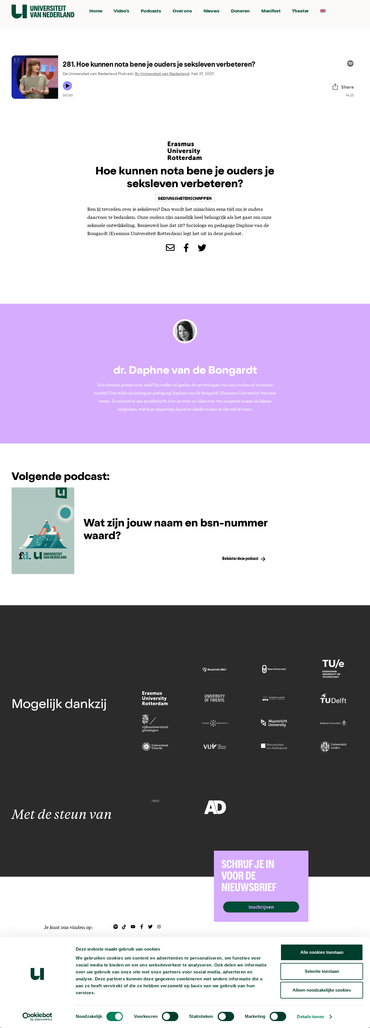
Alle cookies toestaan (321, 952)
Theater (300, 11)
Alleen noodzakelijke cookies (322, 990)
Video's (121, 11)
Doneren (240, 11)
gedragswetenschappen (185, 198)
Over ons (182, 11)
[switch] (170, 1016)
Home (95, 11)
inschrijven (261, 907)
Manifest (271, 11)
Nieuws (211, 11)
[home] (43, 11)
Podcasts (151, 11)
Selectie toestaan (322, 971)
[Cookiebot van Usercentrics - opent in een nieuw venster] (37, 1016)
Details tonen (310, 1016)
